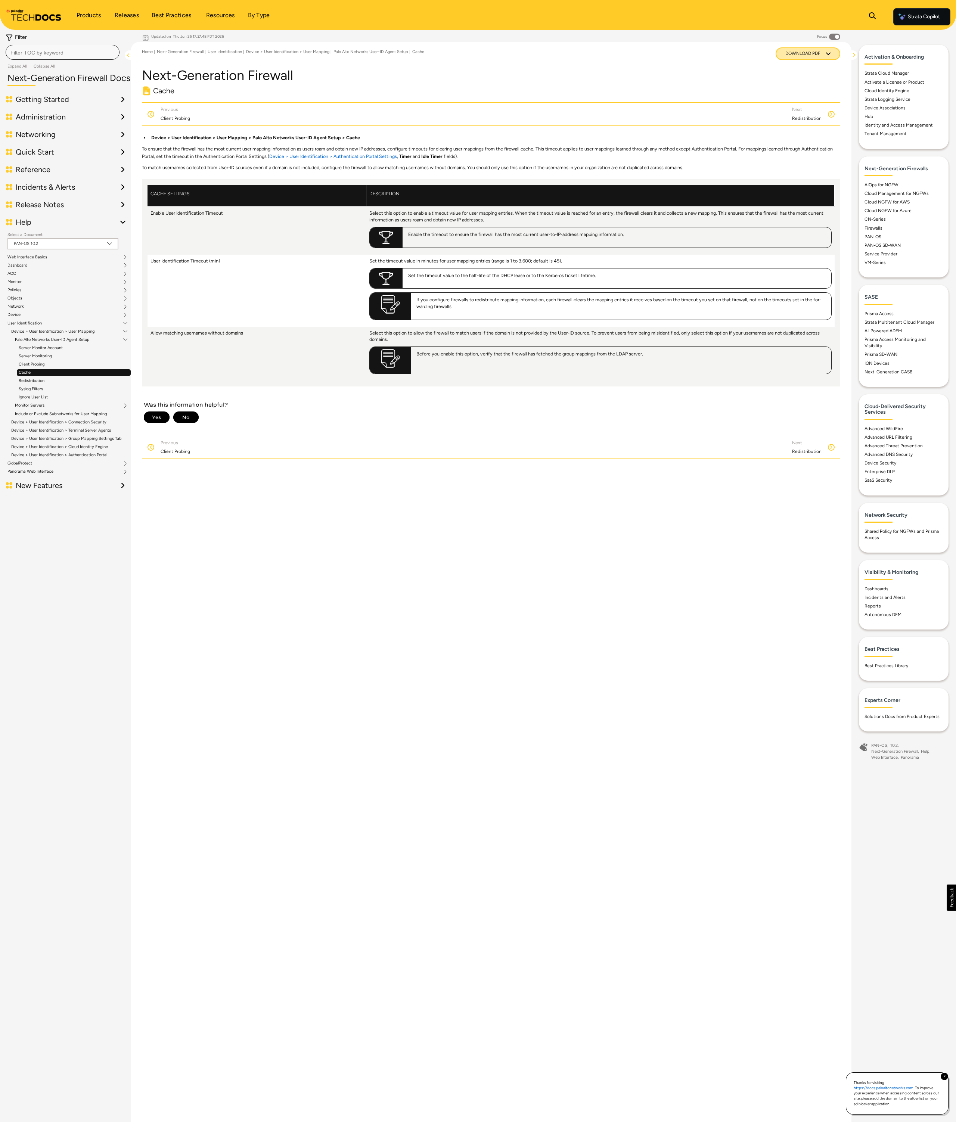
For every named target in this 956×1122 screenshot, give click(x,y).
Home (147, 51)
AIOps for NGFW (881, 184)
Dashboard (17, 265)
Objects (14, 298)
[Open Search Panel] (872, 16)
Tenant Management (886, 133)
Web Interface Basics (27, 257)
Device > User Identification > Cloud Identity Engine (59, 446)
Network (15, 306)
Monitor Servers (29, 405)
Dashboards (876, 588)
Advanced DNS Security (889, 454)
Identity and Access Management (899, 125)
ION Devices (877, 363)
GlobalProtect (19, 463)
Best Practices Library (886, 665)
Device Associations (885, 108)
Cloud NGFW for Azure (888, 210)
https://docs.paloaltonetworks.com (883, 1087)
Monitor (14, 282)
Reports (873, 606)
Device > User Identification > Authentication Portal (59, 455)
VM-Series (875, 262)
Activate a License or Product (894, 82)
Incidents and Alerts (885, 597)
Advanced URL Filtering (888, 437)
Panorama (910, 757)
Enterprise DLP (880, 471)
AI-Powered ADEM (883, 330)
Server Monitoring (35, 356)
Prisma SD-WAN (881, 354)
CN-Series (875, 219)
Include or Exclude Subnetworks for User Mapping (61, 413)
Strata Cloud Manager (887, 73)
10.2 (894, 745)
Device (14, 315)
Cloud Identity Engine (887, 90)
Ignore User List (33, 397)
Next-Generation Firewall (180, 51)
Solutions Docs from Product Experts (902, 716)
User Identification (24, 323)
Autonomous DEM (883, 614)
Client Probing (31, 364)
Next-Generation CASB (888, 371)
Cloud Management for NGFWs (897, 193)
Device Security (880, 463)
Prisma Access (879, 313)
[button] (951, 898)
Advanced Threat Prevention (894, 445)
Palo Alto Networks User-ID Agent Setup (52, 340)
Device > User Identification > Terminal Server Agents (61, 430)
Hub (869, 116)
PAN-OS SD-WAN (883, 245)
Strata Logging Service (887, 99)
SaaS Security (878, 480)
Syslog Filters (31, 388)
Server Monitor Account (41, 347)
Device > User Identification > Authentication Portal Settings (333, 156)
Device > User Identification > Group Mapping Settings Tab (66, 438)
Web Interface (884, 757)
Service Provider (881, 254)
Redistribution (31, 380)
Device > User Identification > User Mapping (52, 331)
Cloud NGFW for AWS (887, 202)
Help (925, 751)
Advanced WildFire (884, 428)
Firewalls (873, 228)
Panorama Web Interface (30, 471)
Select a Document (25, 234)
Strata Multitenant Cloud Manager (899, 322)
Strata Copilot (924, 16)
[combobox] (63, 52)
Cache (25, 372)
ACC (11, 273)
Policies (14, 290)
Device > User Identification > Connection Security (58, 422)
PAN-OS (873, 236)
